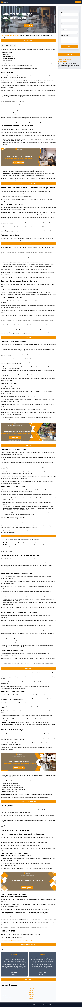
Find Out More (28, 668)
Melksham (13, 940)
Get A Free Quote (28, 979)
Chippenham (4, 940)
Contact (78, 2)
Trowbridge (31, 988)
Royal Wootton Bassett (26, 940)
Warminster (31, 994)
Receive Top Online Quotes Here (28, 944)
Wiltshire (31, 998)
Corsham (19, 940)
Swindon (31, 990)
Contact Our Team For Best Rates (28, 183)
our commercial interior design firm (10, 35)
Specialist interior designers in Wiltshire (10, 562)
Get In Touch (69, 54)
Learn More (28, 337)
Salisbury (31, 996)
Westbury (31, 992)
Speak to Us (28, 243)
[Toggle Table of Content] (13, 45)
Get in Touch (28, 445)
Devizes (9, 940)
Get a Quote (27, 25)
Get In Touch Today (28, 40)
